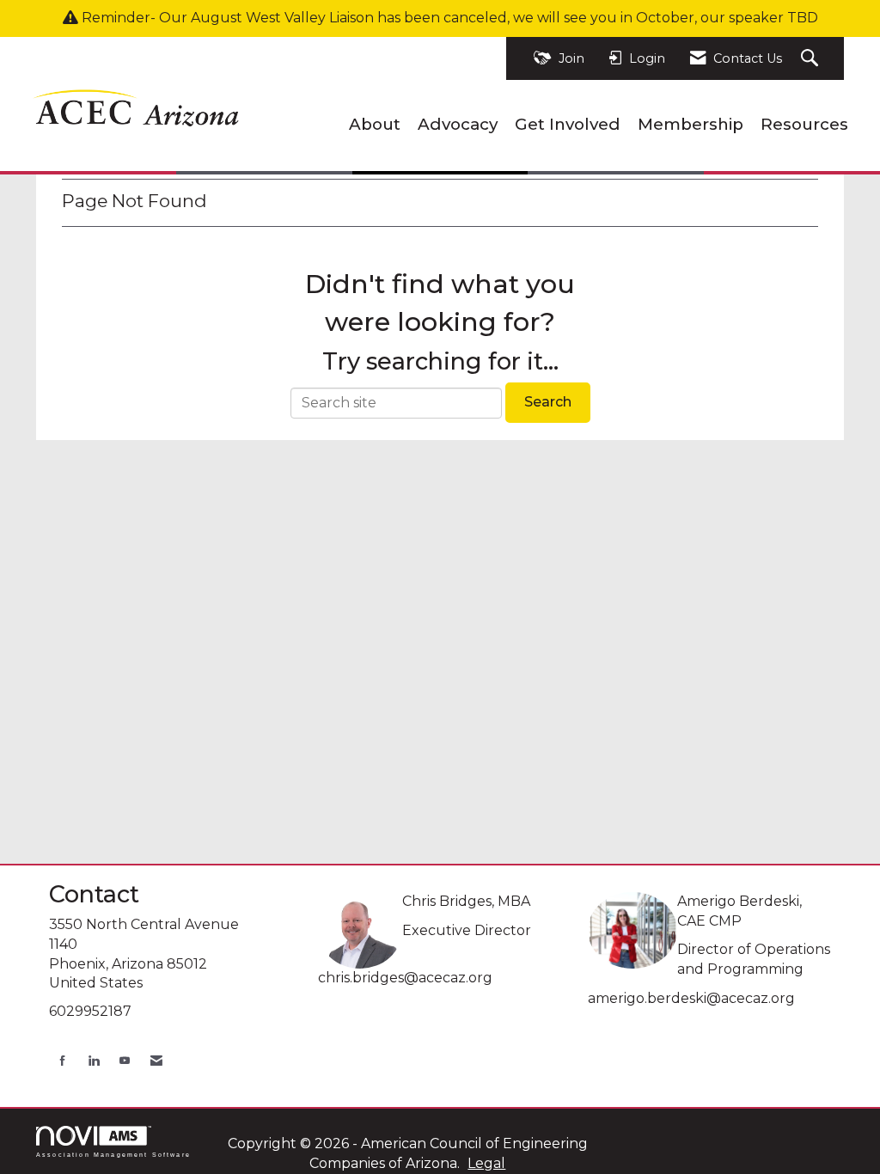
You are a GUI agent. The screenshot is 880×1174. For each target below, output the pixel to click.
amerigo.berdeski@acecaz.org (691, 998)
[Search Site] (811, 59)
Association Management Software (113, 1154)
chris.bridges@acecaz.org (405, 977)
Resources (804, 124)
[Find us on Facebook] (62, 1060)
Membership (690, 124)
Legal (486, 1163)
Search (547, 402)
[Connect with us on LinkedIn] (93, 1060)
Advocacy (458, 124)
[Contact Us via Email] (156, 1060)
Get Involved (567, 124)
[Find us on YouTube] (124, 1060)
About (374, 124)
